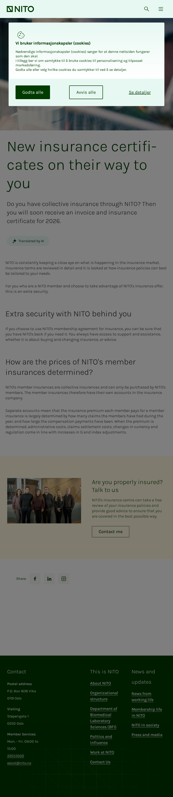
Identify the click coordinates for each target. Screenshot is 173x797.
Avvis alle (86, 92)
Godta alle (32, 92)
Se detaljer (140, 92)
